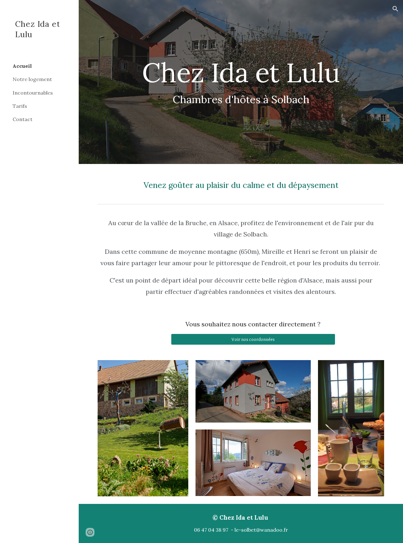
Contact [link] (22, 119)
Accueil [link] (22, 66)
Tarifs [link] (20, 106)
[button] (395, 8)
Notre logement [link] (32, 79)
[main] (241, 82)
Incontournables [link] (33, 93)
